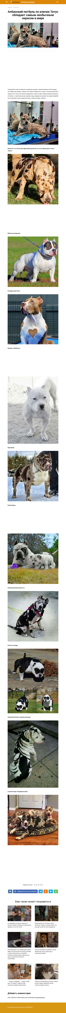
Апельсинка (28, 2)
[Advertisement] (31, 70)
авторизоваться (40, 997)
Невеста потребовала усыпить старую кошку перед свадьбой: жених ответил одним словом (46, 983)
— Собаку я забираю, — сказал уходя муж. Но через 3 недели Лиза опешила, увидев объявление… (18, 983)
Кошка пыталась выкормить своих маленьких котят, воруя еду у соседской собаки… (45, 951)
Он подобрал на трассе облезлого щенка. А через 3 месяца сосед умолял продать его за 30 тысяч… (19, 925)
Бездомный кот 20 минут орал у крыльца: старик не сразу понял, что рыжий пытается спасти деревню (46, 925)
